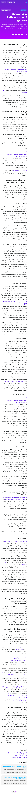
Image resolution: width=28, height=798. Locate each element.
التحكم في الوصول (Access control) (16, 755)
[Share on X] (22, 34)
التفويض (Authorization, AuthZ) (16, 753)
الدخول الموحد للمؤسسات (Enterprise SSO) (14, 497)
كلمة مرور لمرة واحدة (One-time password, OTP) (15, 303)
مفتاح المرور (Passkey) (19, 170)
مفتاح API (24, 92)
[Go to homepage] (26, 2)
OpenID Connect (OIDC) (17, 647)
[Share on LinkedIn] (16, 34)
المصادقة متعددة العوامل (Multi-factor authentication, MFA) (17, 155)
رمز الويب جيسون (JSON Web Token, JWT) (15, 674)
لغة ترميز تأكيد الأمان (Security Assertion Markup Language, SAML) (15, 659)
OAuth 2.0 (24, 565)
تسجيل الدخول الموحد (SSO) (17, 700)
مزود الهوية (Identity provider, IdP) (14, 381)
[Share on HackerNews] (13, 34)
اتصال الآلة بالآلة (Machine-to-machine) (14, 541)
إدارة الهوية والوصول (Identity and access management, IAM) (16, 70)
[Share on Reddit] (19, 34)
